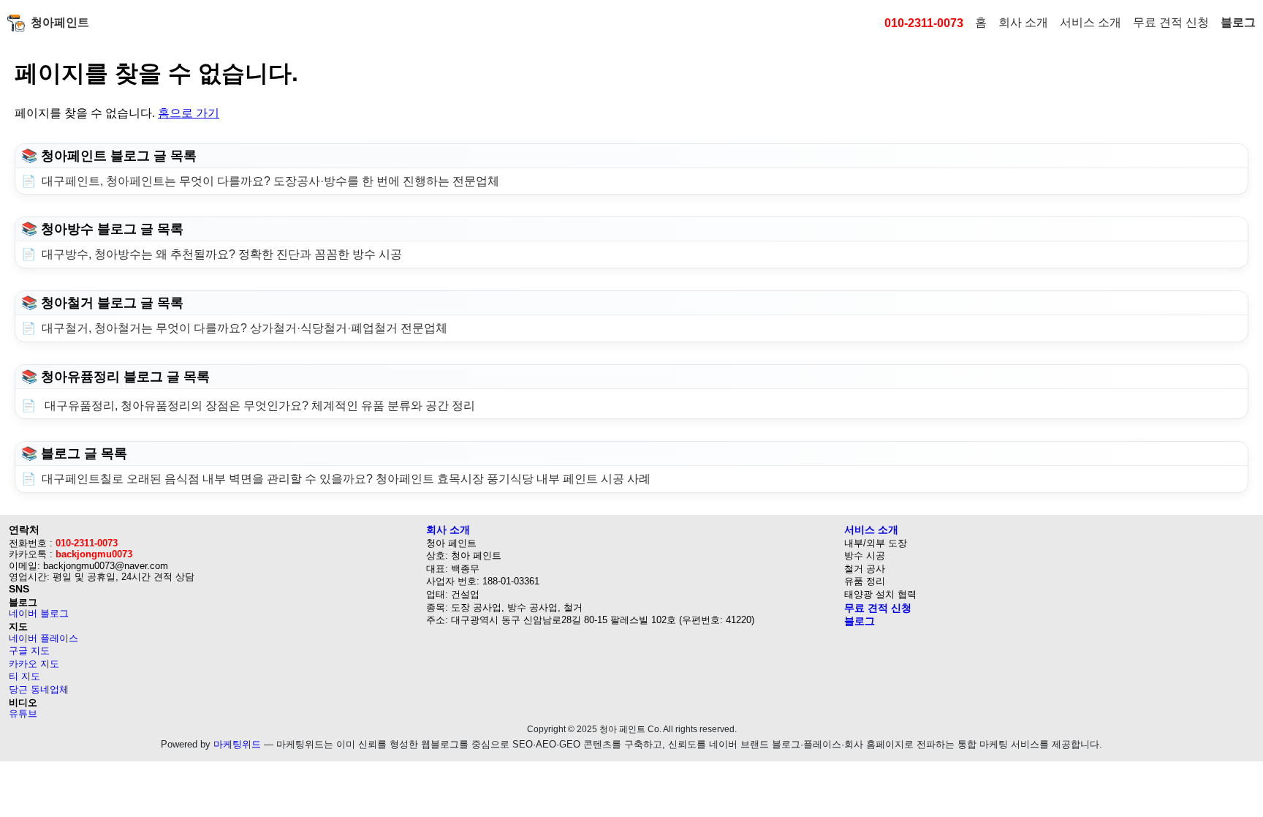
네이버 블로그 (39, 613)
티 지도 (24, 676)
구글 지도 (29, 650)
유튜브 (23, 713)
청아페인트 (60, 22)
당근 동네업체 (39, 689)
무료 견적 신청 (1171, 22)
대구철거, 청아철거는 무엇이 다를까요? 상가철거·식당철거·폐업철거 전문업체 (244, 328)
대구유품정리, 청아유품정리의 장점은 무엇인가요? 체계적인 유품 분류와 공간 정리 (258, 405)
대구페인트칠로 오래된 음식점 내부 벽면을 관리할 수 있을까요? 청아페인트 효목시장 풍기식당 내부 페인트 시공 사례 (346, 478)
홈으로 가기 (188, 113)
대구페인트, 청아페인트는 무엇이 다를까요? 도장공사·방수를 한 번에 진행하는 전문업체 (270, 181)
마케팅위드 (237, 744)
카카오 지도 (34, 663)
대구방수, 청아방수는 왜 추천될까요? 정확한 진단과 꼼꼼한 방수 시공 (222, 254)
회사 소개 (1023, 22)
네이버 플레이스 (43, 638)
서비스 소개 (1090, 22)
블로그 (1238, 22)
